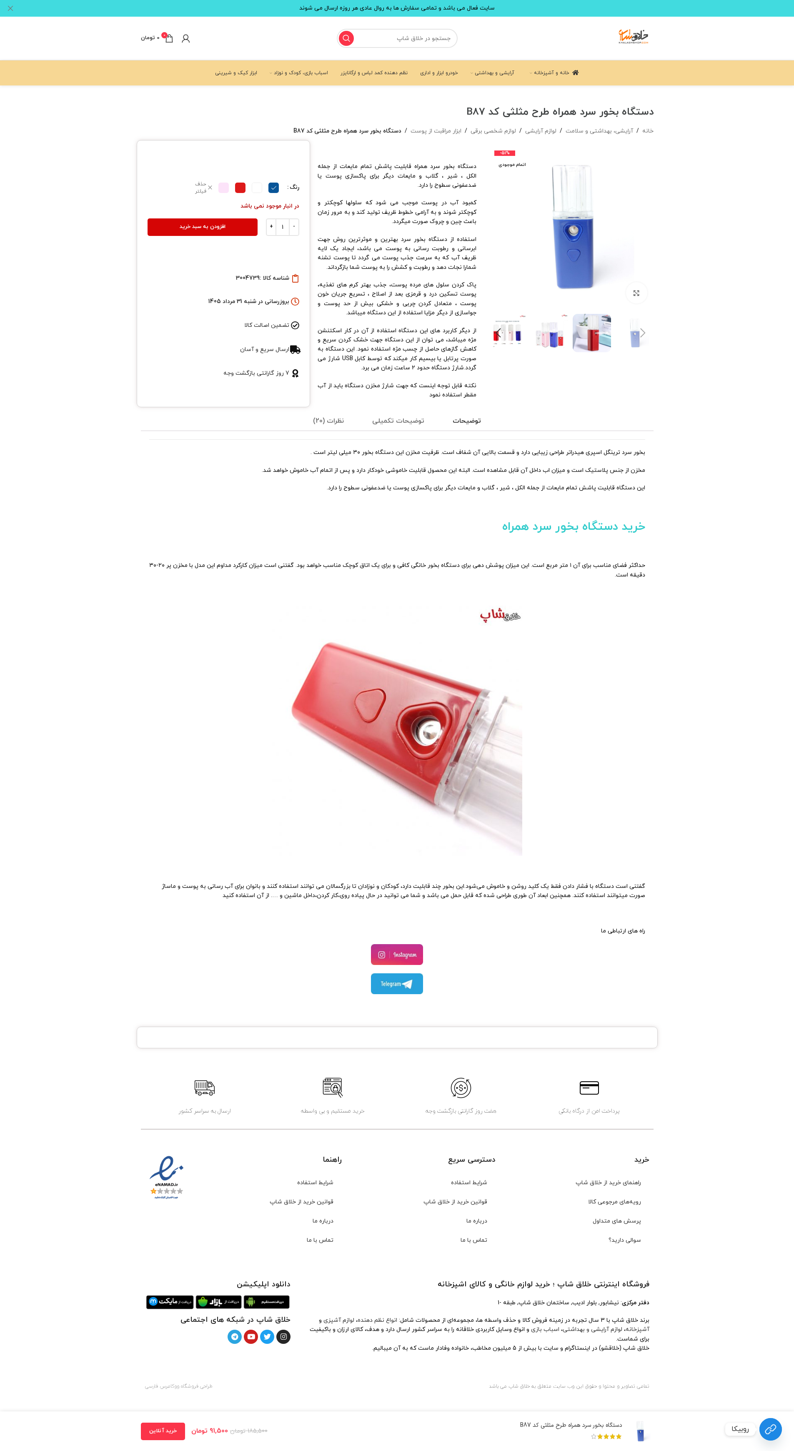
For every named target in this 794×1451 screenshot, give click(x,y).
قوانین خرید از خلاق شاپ (455, 1202)
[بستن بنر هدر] (10, 8)
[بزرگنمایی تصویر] (636, 292)
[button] (643, 333)
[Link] (770, 1429)
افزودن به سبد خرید (202, 227)
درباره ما (476, 1221)
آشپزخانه (637, 1329)
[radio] (273, 188)
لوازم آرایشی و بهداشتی (592, 1329)
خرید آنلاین (163, 1431)
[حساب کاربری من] (186, 38)
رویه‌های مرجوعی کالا (614, 1202)
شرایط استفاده (469, 1183)
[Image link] (267, 1302)
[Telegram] (235, 1337)
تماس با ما (474, 1240)
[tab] (467, 421)
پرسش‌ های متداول (617, 1221)
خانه (648, 131)
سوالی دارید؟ (625, 1240)
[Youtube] (251, 1337)
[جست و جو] (346, 38)
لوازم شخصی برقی (493, 131)
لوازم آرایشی (540, 131)
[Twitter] (267, 1337)
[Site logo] (634, 38)
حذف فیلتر (200, 188)
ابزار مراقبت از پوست (436, 131)
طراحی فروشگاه (197, 1386)
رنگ (294, 187)
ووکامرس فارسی (162, 1386)
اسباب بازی (545, 1329)
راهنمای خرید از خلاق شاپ (608, 1183)
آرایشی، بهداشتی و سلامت (599, 131)
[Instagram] (283, 1337)
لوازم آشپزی (338, 1320)
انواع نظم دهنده (377, 1320)
